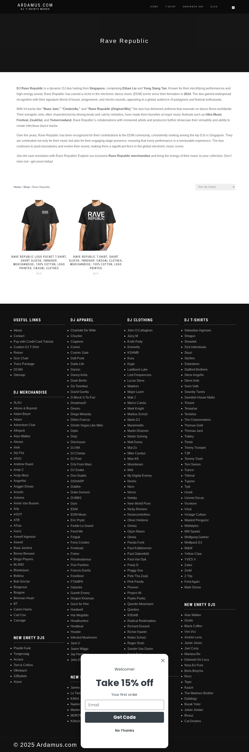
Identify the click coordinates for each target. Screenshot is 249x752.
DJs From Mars (81, 464)
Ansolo (18, 492)
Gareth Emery (80, 593)
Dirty (74, 436)
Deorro (75, 408)
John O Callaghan (140, 330)
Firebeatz (77, 548)
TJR (187, 453)
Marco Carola (136, 403)
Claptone (77, 341)
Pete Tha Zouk (137, 576)
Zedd (188, 570)
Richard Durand (138, 626)
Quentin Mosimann (140, 604)
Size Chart (21, 358)
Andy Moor (21, 475)
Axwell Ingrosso (25, 536)
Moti (130, 470)
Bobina (19, 575)
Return (18, 352)
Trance (189, 470)
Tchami (189, 403)
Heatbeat (77, 626)
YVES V (190, 559)
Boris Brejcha (193, 670)
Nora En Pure (193, 665)
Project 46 (134, 593)
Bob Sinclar (22, 581)
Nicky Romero (137, 509)
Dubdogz (190, 698)
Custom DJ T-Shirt (26, 347)
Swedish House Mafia (199, 397)
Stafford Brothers (196, 369)
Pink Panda (135, 581)
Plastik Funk (22, 648)
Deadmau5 (78, 403)
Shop (26, 186)
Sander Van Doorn (140, 648)
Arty (16, 508)
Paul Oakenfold (138, 553)
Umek (188, 492)
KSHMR (133, 352)
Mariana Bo (192, 654)
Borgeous (20, 587)
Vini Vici (190, 631)
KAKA (75, 698)
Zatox (188, 565)
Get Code (124, 717)
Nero (130, 486)
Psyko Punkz (136, 598)
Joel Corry (191, 648)
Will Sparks (192, 531)
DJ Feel (76, 458)
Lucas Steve (136, 380)
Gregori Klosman (82, 598)
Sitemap (19, 375)
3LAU (18, 402)
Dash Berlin (79, 380)
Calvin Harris (23, 609)
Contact (19, 336)
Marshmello (135, 425)
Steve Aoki (191, 380)
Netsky (132, 498)
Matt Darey (134, 442)
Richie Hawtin (137, 632)
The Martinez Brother (198, 693)
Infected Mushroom (84, 637)
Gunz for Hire (80, 604)
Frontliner (77, 576)
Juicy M (132, 336)
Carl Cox (20, 615)
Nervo (131, 492)
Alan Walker (22, 436)
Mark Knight (135, 408)
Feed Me (77, 531)
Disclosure (78, 442)
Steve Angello (194, 375)
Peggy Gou (135, 570)
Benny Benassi (24, 553)
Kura (130, 358)
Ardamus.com (35, 5)
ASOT (18, 514)
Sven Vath (191, 386)
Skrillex (189, 358)
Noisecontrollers (138, 514)
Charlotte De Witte (83, 330)
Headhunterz (80, 620)
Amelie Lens (193, 637)
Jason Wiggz (80, 648)
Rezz (188, 676)
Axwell (18, 542)
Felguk (75, 537)
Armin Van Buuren (26, 503)
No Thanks (124, 730)
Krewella (133, 347)
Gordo (188, 620)
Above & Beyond (25, 408)
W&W (188, 548)
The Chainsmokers (197, 419)
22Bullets (20, 676)
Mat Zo (132, 447)
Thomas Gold (193, 425)
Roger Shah (135, 643)
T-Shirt (170, 6)
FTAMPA (77, 581)
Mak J (131, 397)
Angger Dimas (23, 486)
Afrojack (19, 430)
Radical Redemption (141, 620)
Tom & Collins (23, 665)
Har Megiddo (80, 615)
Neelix (131, 481)
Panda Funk (135, 542)
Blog (214, 6)
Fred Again (192, 581)
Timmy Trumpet (195, 447)
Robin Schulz (136, 637)
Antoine (19, 497)
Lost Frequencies (139, 375)
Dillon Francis (80, 419)
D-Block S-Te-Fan (83, 397)
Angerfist (20, 480)
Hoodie (76, 632)
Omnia (132, 525)
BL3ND (19, 564)
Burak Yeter (192, 704)
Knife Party (135, 341)
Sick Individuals (195, 347)
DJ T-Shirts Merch (35, 9)
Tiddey (189, 436)
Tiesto (188, 442)
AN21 (18, 458)
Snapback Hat (193, 6)
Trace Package (24, 364)
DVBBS (76, 498)
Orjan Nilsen (136, 531)
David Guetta (80, 391)
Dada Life (77, 364)
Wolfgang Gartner (196, 537)
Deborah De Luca (196, 659)
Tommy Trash (193, 458)
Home (154, 6)
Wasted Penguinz (196, 520)
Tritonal (189, 475)
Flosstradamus (81, 559)
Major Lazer (135, 391)
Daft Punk (77, 358)
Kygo (131, 364)
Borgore (19, 592)
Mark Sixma (192, 587)
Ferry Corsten (80, 542)
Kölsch (75, 721)
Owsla (131, 537)
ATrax (18, 525)
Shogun (189, 336)
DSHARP (77, 481)
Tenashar (190, 408)
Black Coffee (193, 626)
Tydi (187, 486)
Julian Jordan (193, 709)
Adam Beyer (22, 414)
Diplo (74, 430)
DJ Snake (77, 470)
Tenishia (190, 414)
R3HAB (132, 615)
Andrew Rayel (23, 464)
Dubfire (76, 486)
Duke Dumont (80, 492)
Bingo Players (23, 559)
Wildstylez (191, 525)
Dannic (76, 369)
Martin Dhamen (138, 430)
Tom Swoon (192, 464)
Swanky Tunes (194, 391)
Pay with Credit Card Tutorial (33, 341)
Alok (17, 447)
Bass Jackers (23, 548)
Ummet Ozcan (194, 498)
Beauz (188, 715)
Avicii (17, 531)
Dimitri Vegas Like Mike (87, 425)
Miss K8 (133, 458)
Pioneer (132, 587)
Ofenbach (20, 670)
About (18, 330)
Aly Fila (19, 453)
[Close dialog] (163, 660)
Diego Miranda (81, 414)
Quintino (133, 609)
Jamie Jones (193, 643)
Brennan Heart (24, 598)
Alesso (18, 441)
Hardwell (77, 609)
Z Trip (188, 576)
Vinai (188, 509)
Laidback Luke (137, 369)
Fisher (75, 553)
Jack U (75, 643)
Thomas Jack (193, 430)
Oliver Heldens (137, 520)
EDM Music (79, 514)
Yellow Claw (193, 553)
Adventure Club (24, 425)
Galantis (76, 587)
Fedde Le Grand (82, 525)
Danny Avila (79, 375)
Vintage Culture (195, 514)
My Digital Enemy (139, 475)
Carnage (20, 620)
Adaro (18, 419)
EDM (74, 509)
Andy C (19, 469)
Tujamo (189, 481)
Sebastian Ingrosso (197, 330)
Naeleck (76, 704)
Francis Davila (81, 570)
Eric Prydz (78, 520)
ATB (17, 520)
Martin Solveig (137, 436)
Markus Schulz (137, 414)
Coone (75, 347)
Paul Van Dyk (136, 559)
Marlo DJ (133, 419)
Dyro (74, 503)
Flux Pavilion (80, 565)
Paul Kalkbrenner (139, 548)
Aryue (18, 681)
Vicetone (190, 503)
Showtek (190, 341)
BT (16, 603)
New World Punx (139, 503)
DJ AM (75, 447)
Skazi (188, 352)
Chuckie (76, 336)
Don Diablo (78, 475)
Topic (188, 682)
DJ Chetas (78, 453)
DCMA (18, 369)
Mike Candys (136, 453)
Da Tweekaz (79, 386)
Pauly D (133, 565)
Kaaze (188, 687)
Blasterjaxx (21, 570)
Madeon (133, 386)
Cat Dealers (192, 721)
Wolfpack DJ (193, 542)
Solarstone (191, 364)
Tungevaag (21, 653)
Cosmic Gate (80, 352)
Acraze (18, 659)
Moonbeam (135, 464)
